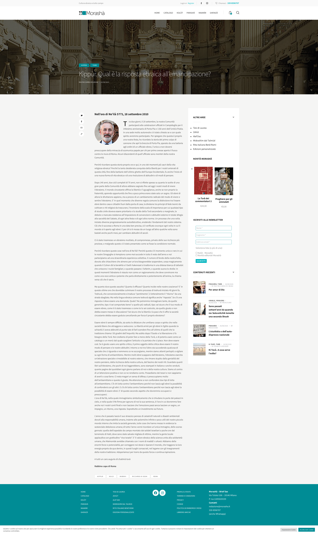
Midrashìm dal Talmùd (204, 140)
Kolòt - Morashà (205, 253)
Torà (95, 65)
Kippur (100, 476)
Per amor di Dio (217, 289)
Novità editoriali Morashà (209, 255)
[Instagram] (162, 493)
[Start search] (237, 13)
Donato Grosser (221, 346)
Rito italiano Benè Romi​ (204, 144)
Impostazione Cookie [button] (289, 530)
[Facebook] (156, 493)
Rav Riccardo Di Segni (223, 286)
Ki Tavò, (212, 344)
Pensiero (220, 300)
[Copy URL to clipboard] (81, 134)
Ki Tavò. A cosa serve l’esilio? (219, 351)
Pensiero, (213, 284)
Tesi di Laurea (200, 127)
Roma (155, 476)
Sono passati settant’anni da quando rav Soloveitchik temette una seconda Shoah (221, 311)
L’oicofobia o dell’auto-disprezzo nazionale (220, 333)
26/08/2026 (229, 284)
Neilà (111, 476)
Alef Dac (197, 136)
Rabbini (123, 476)
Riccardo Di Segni (139, 476)
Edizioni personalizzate (204, 148)
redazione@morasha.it (219, 506)
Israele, (212, 300)
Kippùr (84, 65)
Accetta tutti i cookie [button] (306, 530)
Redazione (227, 302)
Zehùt (196, 132)
